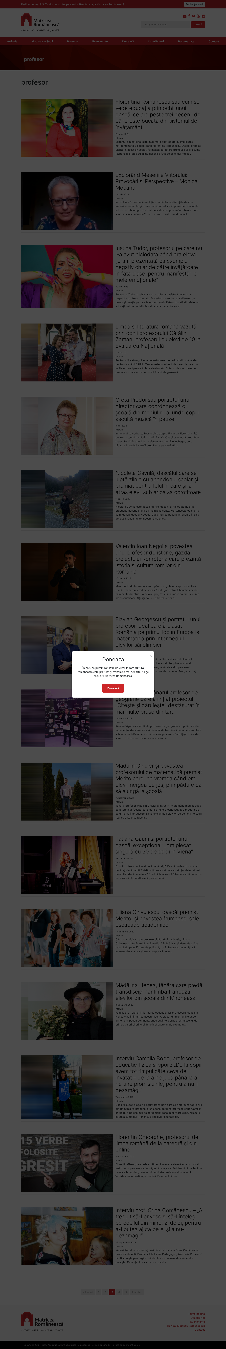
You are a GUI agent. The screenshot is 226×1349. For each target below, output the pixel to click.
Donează (113, 688)
